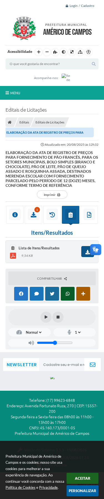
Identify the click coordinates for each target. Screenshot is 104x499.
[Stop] (58, 317)
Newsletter (22, 365)
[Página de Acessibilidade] (88, 52)
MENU (15, 93)
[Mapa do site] (80, 52)
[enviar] (92, 365)
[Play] (46, 317)
